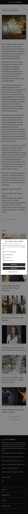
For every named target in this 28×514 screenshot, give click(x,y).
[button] (14, 272)
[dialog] (14, 257)
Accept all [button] (14, 264)
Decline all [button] (14, 268)
